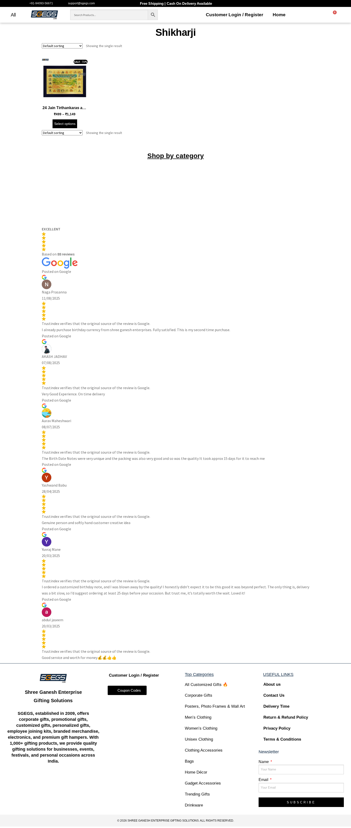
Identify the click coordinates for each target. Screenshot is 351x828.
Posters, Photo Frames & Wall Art (215, 706)
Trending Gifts (197, 794)
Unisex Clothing (199, 739)
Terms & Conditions (282, 739)
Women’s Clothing (201, 728)
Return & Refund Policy (285, 717)
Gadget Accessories (203, 783)
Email (264, 780)
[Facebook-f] (25, 780)
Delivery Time (276, 706)
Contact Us (273, 695)
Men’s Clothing (198, 717)
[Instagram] (44, 780)
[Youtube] (62, 780)
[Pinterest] (81, 780)
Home (279, 14)
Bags (189, 761)
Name (264, 762)
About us (272, 684)
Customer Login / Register (234, 14)
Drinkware (194, 805)
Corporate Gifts (198, 695)
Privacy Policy (276, 728)
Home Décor (196, 772)
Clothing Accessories (204, 750)
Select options (64, 124)
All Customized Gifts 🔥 (206, 684)
